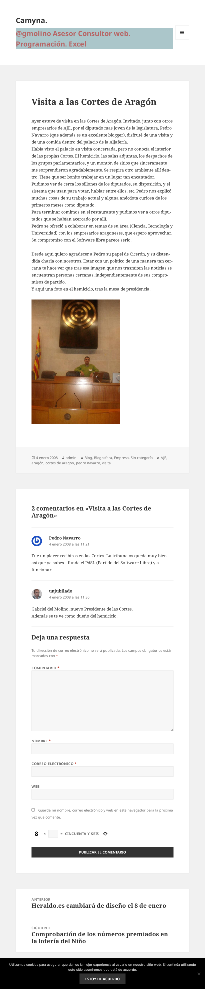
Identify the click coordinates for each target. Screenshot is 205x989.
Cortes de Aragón (104, 121)
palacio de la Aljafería (105, 142)
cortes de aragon (60, 462)
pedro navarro (88, 462)
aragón (38, 462)
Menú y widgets (182, 39)
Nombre (41, 740)
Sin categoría (142, 457)
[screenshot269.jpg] (103, 362)
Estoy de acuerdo (102, 978)
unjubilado (60, 591)
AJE (67, 128)
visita (106, 462)
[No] (198, 973)
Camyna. (31, 20)
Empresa (121, 457)
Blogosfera (103, 457)
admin (71, 457)
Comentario (46, 668)
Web (36, 786)
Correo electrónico (54, 763)
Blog (88, 457)
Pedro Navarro (64, 538)
